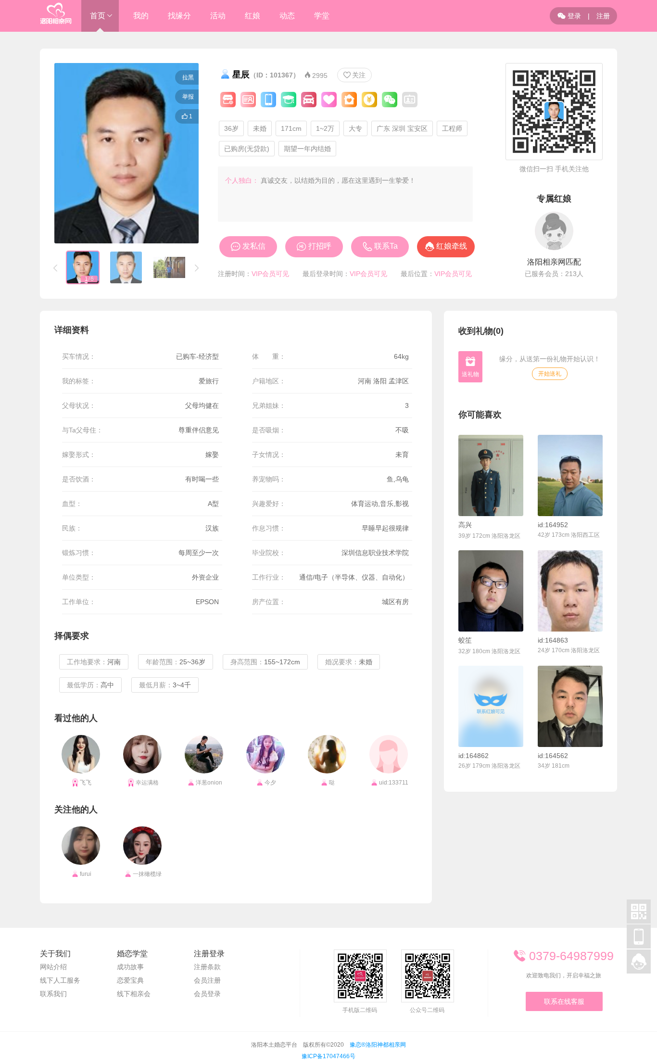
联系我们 (53, 994)
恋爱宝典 (130, 980)
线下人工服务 (60, 980)
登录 (569, 16)
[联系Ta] (490, 475)
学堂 (321, 16)
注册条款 (207, 967)
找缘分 (179, 16)
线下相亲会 (134, 994)
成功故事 (130, 967)
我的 (141, 16)
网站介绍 (53, 967)
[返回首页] (56, 16)
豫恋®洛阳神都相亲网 (378, 1044)
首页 (97, 16)
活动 (218, 16)
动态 (287, 16)
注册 (603, 16)
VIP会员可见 (270, 274)
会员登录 (207, 994)
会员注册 (207, 980)
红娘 (252, 16)
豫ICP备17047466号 (328, 1056)
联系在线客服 (564, 1001)
